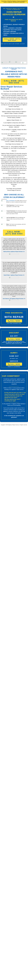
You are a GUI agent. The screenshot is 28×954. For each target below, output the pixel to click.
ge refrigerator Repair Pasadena (8, 472)
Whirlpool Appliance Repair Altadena (9, 505)
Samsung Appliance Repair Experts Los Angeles (12, 674)
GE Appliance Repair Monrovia (8, 721)
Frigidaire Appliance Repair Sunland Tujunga (11, 660)
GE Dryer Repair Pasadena (7, 473)
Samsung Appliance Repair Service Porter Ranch (12, 868)
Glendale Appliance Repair (7, 846)
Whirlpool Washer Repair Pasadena (9, 728)
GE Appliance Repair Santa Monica (9, 437)
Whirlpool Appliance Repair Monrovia (9, 771)
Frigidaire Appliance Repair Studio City (10, 661)
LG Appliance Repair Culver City (8, 433)
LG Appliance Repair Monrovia (8, 724)
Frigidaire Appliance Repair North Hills (9, 658)
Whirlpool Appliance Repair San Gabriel (10, 606)
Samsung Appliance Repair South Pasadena (11, 947)
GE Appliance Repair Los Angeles (8, 444)
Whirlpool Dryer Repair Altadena (8, 550)
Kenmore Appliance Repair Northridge (9, 631)
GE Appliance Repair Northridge (8, 664)
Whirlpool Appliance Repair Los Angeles (10, 608)
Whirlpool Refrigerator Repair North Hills (10, 742)
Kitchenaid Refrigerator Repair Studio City (10, 705)
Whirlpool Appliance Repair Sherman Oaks (11, 611)
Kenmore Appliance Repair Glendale (9, 595)
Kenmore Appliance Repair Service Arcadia (11, 900)
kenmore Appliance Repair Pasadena (9, 489)
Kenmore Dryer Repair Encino (8, 913)
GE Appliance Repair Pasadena (8, 452)
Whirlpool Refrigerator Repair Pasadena (10, 746)
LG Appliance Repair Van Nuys (8, 886)
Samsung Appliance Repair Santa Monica (10, 749)
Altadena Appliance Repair (7, 778)
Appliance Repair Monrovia (7, 753)
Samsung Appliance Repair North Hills (9, 642)
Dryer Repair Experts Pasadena (8, 683)
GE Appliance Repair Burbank (8, 591)
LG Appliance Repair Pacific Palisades (10, 924)
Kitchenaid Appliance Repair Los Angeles (10, 814)
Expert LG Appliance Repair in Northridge (10, 671)
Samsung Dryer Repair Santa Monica (9, 733)
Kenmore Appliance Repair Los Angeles (10, 447)
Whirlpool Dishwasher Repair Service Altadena (11, 910)
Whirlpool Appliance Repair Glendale (9, 849)
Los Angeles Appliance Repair (8, 802)
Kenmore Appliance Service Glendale (9, 622)
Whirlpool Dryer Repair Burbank (8, 520)
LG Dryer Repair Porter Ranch (8, 710)
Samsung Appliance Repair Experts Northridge (11, 672)
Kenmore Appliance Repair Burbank (9, 833)
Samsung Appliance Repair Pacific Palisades (11, 916)
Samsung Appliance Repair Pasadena (9, 484)
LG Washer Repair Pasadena (7, 785)
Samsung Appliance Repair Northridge (9, 639)
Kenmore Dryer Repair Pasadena (8, 542)
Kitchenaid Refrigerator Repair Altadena (10, 536)
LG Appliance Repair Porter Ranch (9, 636)
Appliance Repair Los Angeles (8, 949)
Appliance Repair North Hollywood (9, 760)
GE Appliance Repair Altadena (8, 503)
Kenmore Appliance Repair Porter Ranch (10, 628)
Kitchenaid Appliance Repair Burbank (9, 450)
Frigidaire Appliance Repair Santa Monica (10, 755)
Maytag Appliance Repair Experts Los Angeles (11, 675)
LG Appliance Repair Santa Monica (9, 428)
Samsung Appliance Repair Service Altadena (11, 894)
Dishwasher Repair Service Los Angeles (10, 905)
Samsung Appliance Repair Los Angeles (10, 747)
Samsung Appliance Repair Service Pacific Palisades (13, 871)
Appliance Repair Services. (13, 424)
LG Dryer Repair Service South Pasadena (10, 883)
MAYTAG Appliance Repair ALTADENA (10, 475)
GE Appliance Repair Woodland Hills (9, 719)
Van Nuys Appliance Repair (7, 811)
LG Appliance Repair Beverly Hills (8, 946)
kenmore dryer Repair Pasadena (8, 492)
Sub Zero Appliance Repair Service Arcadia (11, 897)
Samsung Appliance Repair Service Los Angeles (12, 866)
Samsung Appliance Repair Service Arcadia (11, 902)
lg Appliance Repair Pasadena (8, 478)
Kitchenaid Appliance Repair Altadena (9, 533)
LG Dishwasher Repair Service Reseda (10, 907)
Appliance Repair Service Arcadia (8, 899)
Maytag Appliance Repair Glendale (9, 594)
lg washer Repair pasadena (7, 464)
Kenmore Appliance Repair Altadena (9, 458)
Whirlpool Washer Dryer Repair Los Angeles (11, 439)
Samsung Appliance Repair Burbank (9, 578)
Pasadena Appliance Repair (7, 777)
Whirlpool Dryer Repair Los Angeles (9, 736)
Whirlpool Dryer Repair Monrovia (8, 738)
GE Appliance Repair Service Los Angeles (10, 872)
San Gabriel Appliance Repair (7, 602)
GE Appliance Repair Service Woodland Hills (11, 874)
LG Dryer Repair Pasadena (7, 708)
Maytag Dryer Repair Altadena (8, 498)
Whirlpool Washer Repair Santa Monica (10, 727)
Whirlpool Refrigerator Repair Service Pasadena (12, 864)
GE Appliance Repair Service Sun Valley (10, 875)
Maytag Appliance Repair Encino (8, 803)
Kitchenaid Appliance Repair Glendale (9, 592)
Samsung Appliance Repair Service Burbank (11, 896)
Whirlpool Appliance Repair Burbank (9, 517)
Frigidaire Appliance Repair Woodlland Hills (11, 663)
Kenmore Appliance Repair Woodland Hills (11, 827)
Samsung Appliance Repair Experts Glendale (11, 678)
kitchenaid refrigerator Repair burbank (9, 495)
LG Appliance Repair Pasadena (8, 436)
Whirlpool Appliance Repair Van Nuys (9, 888)
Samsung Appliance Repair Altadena (9, 508)
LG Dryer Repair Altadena (7, 530)
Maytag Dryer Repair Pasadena (8, 527)
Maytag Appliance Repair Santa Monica (10, 768)
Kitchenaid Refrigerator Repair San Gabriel (11, 703)
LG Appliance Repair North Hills (8, 646)
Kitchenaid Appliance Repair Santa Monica (11, 816)
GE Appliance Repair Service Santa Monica (11, 877)
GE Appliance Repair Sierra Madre (9, 722)
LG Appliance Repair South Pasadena (9, 655)
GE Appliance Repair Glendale (8, 589)
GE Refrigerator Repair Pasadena (8, 938)
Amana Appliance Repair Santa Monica (10, 775)
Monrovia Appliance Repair (7, 769)
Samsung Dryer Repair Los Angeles (9, 696)
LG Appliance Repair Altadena (8, 506)
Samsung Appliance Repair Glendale (9, 807)
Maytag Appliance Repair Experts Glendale (11, 677)
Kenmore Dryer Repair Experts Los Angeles (11, 686)
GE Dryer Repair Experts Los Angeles (9, 685)
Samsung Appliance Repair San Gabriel (10, 605)
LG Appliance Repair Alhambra (8, 448)
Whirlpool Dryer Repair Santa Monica (9, 739)
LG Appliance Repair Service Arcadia (9, 904)
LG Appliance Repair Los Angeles (8, 431)
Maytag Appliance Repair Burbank (8, 835)
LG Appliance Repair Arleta (7, 574)
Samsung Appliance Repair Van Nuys (9, 890)
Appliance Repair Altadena (7, 500)
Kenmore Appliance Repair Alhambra (9, 445)
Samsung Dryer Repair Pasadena (8, 486)
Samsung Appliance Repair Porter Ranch (10, 644)
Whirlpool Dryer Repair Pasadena (8, 741)
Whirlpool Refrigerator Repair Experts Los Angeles (12, 688)
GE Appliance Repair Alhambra (8, 442)
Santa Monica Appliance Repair (8, 789)
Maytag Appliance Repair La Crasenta (9, 822)
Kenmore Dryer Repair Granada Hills (9, 911)
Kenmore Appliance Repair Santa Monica (10, 752)
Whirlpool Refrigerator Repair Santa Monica (11, 744)
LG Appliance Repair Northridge (8, 633)
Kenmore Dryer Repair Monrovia (8, 716)
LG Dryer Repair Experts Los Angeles (9, 681)
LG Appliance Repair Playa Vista (8, 858)
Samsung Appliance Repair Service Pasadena (11, 869)
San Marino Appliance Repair (7, 699)
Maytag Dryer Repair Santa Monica (9, 730)
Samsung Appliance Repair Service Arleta (10, 893)
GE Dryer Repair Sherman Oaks (8, 713)
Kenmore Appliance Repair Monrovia (9, 763)
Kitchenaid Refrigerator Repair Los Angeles (11, 702)
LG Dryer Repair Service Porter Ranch (9, 885)
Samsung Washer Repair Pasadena (9, 780)
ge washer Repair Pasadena (7, 470)
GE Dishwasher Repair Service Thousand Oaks (12, 908)
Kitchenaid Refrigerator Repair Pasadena (10, 707)
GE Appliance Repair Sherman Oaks (9, 669)
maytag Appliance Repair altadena (9, 477)
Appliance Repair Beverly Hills (8, 764)
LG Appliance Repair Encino (7, 583)
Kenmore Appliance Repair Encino (9, 829)
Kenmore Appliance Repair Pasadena (9, 630)
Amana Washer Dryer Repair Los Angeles (10, 441)
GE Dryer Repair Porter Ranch (8, 711)
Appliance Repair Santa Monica (8, 796)
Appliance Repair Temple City (7, 758)
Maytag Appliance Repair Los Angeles (9, 819)
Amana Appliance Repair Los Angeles (9, 805)
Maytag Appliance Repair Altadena (9, 456)
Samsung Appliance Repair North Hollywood (11, 929)
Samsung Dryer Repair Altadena (8, 559)
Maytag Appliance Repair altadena (9, 497)
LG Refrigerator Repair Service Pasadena (10, 863)
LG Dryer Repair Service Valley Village (10, 880)
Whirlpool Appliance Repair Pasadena (9, 459)
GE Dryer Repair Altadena (7, 516)
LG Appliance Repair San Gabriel (8, 603)
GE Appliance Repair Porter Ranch (9, 666)
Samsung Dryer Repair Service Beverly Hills (11, 882)
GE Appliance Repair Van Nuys (8, 667)
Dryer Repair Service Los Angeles (8, 879)
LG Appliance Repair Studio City (8, 653)
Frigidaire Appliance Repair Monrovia (9, 786)
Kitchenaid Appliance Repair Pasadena (10, 453)
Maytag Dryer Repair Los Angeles (8, 694)
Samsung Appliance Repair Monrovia (9, 772)
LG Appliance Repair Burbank (7, 620)
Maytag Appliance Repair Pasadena (9, 524)
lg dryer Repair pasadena (6, 463)
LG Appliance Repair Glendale (8, 588)
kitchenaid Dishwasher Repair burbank (10, 502)
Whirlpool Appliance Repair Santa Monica (10, 613)
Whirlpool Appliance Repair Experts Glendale (11, 680)
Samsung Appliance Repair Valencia (9, 932)
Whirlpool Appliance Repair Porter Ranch (10, 610)
